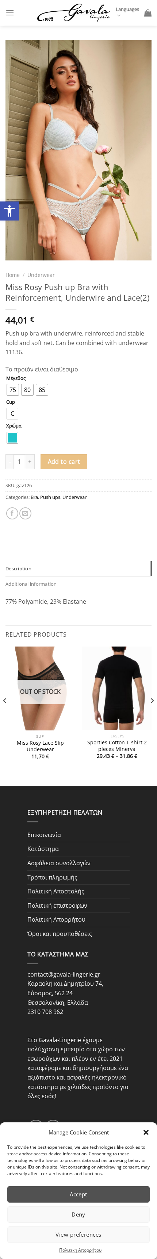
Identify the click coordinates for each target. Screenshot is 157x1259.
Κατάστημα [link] (43, 849)
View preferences (78, 1234)
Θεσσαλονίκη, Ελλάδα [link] (57, 1003)
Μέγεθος (16, 378)
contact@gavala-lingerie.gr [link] (63, 974)
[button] (146, 1132)
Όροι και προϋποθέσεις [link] (59, 934)
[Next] (152, 715)
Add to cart (64, 462)
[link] (9, 211)
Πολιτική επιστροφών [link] (57, 905)
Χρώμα (14, 426)
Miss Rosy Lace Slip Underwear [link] (40, 746)
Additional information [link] (31, 584)
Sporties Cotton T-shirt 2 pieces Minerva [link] (117, 745)
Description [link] (18, 568)
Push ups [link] (50, 497)
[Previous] (5, 715)
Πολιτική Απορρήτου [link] (80, 1250)
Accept (78, 1194)
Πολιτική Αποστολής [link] (55, 891)
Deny (78, 1214)
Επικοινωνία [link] (44, 835)
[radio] (13, 389)
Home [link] (12, 274)
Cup (10, 402)
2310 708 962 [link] (45, 1012)
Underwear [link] (41, 274)
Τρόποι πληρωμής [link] (52, 877)
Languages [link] (127, 9)
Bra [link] (34, 497)
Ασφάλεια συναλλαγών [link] (59, 863)
